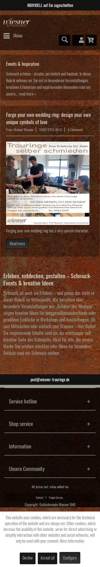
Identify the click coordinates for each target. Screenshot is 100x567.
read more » (27, 94)
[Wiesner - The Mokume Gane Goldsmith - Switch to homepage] (17, 22)
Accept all (47, 558)
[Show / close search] (64, 40)
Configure (70, 558)
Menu (17, 35)
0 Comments (75, 130)
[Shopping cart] (91, 40)
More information (72, 541)
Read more (17, 244)
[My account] (77, 40)
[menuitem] (12, 35)
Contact (39, 497)
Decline (27, 558)
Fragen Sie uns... (56, 497)
